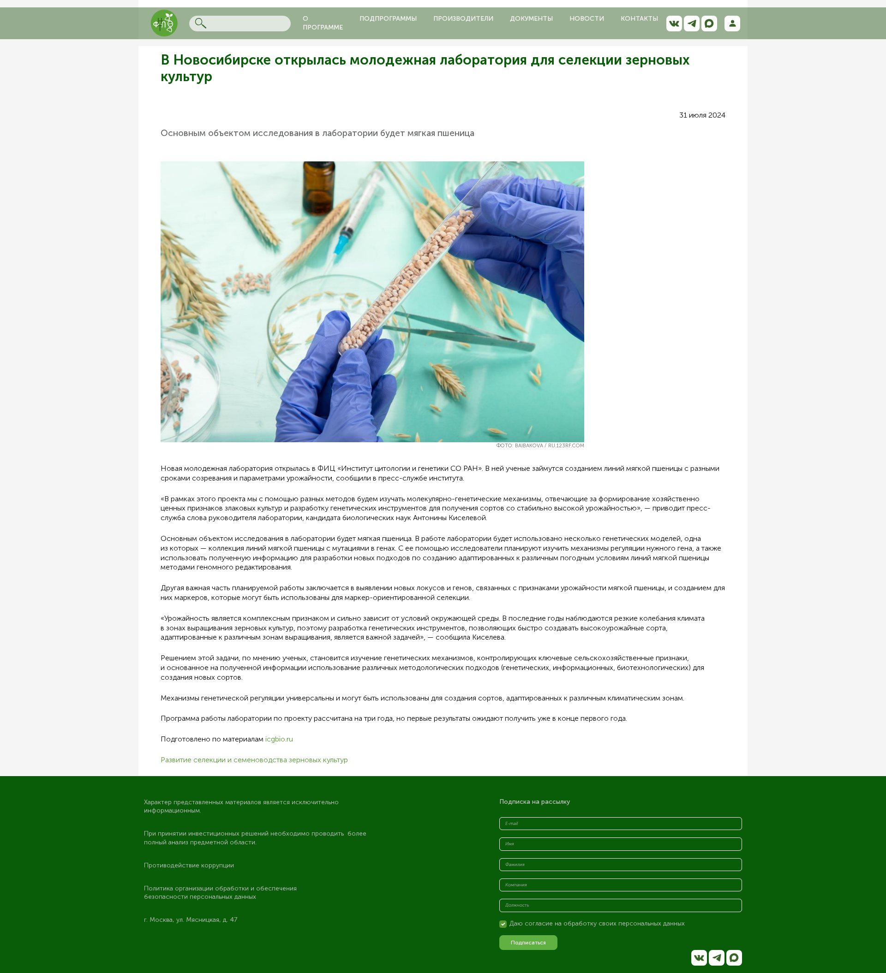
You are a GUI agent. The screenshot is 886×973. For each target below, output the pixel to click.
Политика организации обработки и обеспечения (221, 888)
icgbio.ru (279, 739)
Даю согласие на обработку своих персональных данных (597, 923)
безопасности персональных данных (200, 897)
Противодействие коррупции (189, 865)
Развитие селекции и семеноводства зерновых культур (254, 759)
